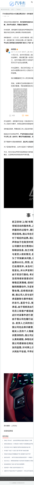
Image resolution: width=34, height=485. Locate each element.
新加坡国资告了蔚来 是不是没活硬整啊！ (14, 464)
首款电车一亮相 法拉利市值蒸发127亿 (14, 467)
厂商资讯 (18, 9)
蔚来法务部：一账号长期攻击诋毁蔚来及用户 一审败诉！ (18, 457)
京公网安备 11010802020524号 (18, 483)
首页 (12, 9)
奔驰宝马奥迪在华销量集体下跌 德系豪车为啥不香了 (17, 454)
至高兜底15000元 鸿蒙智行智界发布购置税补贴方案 (17, 447)
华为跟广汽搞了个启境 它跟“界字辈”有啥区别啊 (16, 450)
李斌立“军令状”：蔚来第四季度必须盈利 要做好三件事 (18, 440)
